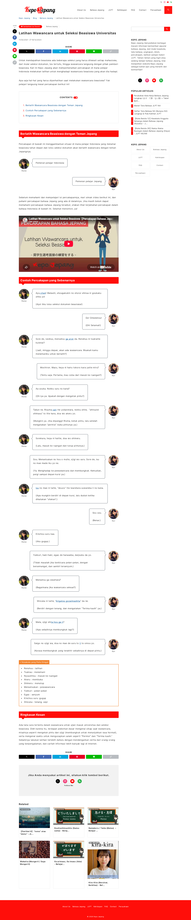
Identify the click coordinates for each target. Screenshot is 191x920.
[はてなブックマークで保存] (15, 44)
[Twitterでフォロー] (161, 2)
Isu (37, 488)
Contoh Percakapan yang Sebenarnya (46, 110)
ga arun (70, 339)
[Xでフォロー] (58, 781)
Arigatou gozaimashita (68, 601)
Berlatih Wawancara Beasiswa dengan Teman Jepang (54, 105)
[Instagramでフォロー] (165, 2)
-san (54, 409)
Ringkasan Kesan (35, 115)
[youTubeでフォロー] (154, 80)
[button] (15, 62)
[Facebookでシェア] (15, 37)
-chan (43, 293)
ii (80, 643)
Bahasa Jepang (52, 26)
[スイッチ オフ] (168, 10)
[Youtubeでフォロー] (168, 2)
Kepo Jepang (99, 917)
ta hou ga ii (57, 622)
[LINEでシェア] (15, 56)
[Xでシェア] (15, 31)
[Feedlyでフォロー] (171, 2)
